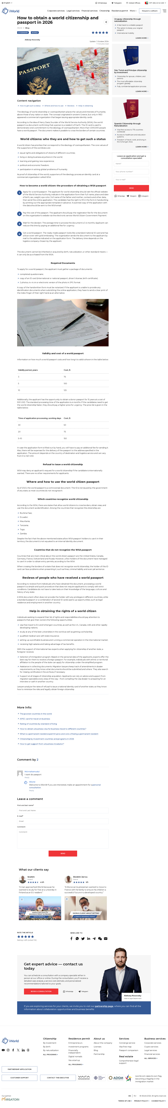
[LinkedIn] (23, 1050)
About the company (103, 1043)
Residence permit (120, 11)
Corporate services (56, 11)
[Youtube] (3, 1050)
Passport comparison (128, 1050)
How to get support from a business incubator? (42, 744)
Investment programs (78, 1047)
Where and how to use (53, 106)
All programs (49, 1055)
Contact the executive (58, 1078)
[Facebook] (13, 1050)
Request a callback (149, 11)
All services (150, 1058)
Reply (27, 777)
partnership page (104, 1006)
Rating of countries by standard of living (38, 724)
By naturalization (51, 1050)
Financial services (89, 11)
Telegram (84, 991)
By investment (49, 1043)
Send (131, 188)
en (130, 1096)
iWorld (20, 28)
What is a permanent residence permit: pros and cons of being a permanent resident (59, 734)
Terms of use (124, 1101)
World (35, 32)
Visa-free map (125, 1047)
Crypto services (151, 1047)
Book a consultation (41, 991)
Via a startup (74, 1060)
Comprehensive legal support (129, 1062)
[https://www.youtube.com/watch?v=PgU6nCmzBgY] (40, 908)
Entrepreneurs (75, 1043)
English (7, 3)
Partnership (99, 1054)
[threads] (28, 1050)
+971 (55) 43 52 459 (156, 3)
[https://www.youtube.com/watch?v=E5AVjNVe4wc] (86, 908)
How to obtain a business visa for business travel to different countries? (53, 729)
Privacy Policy (141, 1101)
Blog (27, 28)
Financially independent (74, 1051)
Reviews (70, 106)
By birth (46, 1047)
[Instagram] (8, 1050)
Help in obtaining (85, 106)
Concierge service (127, 1043)
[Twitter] (18, 1050)
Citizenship (104, 11)
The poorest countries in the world (36, 714)
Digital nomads (75, 1056)
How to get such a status (30, 106)
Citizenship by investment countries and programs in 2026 (47, 739)
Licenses (97, 1047)
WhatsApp (69, 991)
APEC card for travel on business (35, 719)
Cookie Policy (158, 1101)
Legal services (73, 11)
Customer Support (19, 1078)
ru (135, 1096)
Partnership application (19, 1069)
